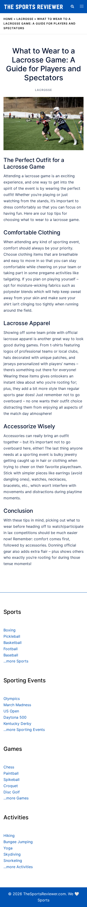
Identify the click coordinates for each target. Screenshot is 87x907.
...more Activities (18, 866)
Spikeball (11, 779)
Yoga (8, 848)
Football (10, 648)
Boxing (9, 630)
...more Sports (15, 661)
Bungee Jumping (18, 841)
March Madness (17, 704)
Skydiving (12, 854)
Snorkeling (12, 860)
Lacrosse (24, 19)
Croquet (10, 785)
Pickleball (11, 636)
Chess (8, 767)
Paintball (11, 773)
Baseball (10, 655)
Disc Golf (11, 792)
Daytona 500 (14, 717)
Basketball (12, 642)
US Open (11, 711)
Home (8, 19)
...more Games (16, 798)
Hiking (9, 835)
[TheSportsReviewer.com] (33, 6)
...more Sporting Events (24, 729)
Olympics (11, 698)
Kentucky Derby (17, 723)
